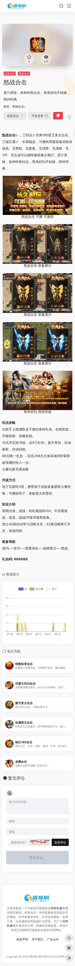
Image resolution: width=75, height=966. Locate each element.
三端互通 (8, 142)
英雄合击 (24, 73)
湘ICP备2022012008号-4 (53, 956)
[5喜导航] (17, 6)
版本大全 (10, 73)
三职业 (27, 135)
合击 (12, 135)
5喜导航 (32, 956)
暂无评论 (16, 778)
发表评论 (60, 842)
